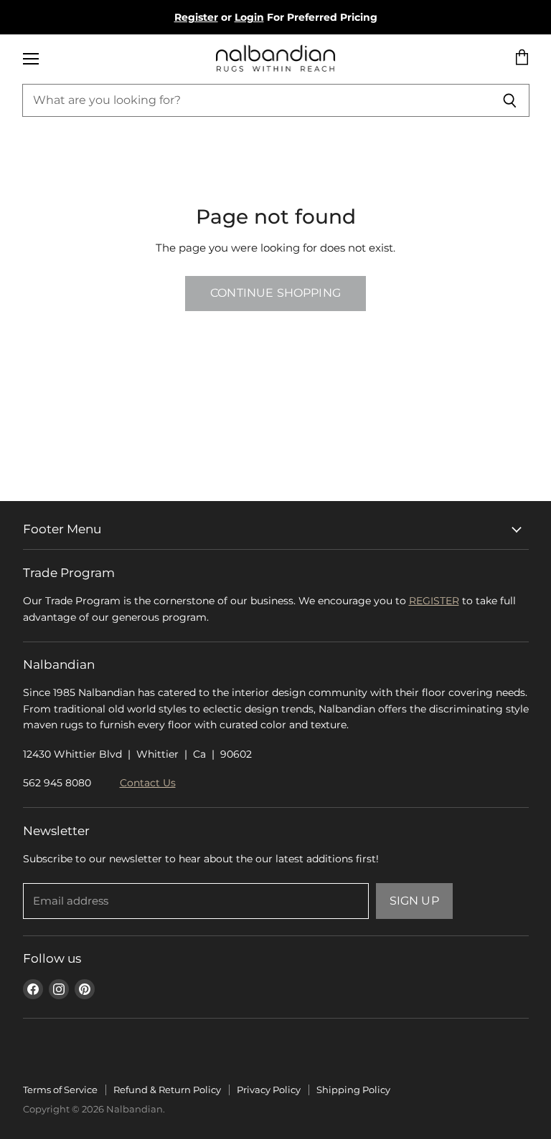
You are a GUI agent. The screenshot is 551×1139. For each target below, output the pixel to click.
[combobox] (256, 100)
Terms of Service (60, 1089)
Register (196, 17)
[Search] (510, 100)
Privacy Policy (269, 1089)
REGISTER (434, 600)
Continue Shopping (275, 293)
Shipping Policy (353, 1089)
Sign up (414, 900)
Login (249, 17)
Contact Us (148, 782)
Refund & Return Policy (167, 1089)
